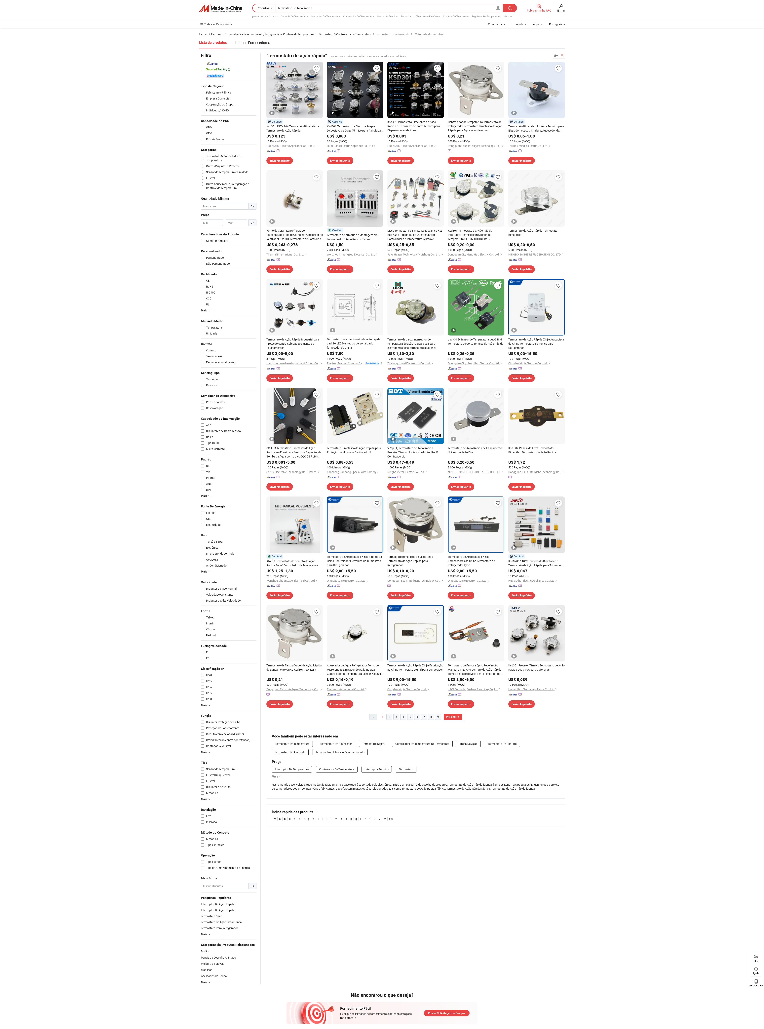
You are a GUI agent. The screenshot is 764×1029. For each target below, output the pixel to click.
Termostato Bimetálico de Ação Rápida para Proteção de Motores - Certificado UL (354, 450)
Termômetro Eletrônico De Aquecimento (340, 752)
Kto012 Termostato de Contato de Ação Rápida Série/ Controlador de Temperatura (292, 563)
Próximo (451, 717)
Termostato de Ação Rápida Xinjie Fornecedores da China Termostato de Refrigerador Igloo (471, 561)
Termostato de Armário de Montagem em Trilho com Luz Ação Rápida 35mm (352, 237)
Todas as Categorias (217, 24)
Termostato (407, 16)
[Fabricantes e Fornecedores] (220, 8)
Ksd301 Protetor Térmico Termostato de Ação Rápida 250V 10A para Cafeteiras (536, 667)
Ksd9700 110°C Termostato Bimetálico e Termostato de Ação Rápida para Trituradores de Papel (536, 563)
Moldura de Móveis (212, 964)
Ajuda (519, 24)
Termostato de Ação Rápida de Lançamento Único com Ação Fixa (475, 450)
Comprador (495, 24)
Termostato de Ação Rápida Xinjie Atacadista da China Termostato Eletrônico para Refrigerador (536, 343)
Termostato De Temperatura (292, 744)
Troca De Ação (468, 744)
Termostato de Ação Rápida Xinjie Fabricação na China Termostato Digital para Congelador (415, 667)
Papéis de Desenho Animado (218, 957)
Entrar (561, 10)
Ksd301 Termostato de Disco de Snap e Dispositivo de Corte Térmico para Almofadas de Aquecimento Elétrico (354, 128)
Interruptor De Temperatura (325, 16)
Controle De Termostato (456, 16)
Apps (536, 24)
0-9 (274, 819)
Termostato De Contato (502, 744)
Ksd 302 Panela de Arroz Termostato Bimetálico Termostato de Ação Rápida (532, 450)
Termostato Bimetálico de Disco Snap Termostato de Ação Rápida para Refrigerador (410, 561)
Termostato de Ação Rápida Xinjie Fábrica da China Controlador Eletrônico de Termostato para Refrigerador (354, 561)
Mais (275, 776)
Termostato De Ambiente (290, 752)
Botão (205, 951)
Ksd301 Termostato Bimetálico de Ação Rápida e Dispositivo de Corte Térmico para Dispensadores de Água (413, 126)
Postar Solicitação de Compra (447, 1013)
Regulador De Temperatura (486, 16)
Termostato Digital (373, 744)
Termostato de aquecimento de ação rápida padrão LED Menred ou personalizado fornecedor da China (353, 343)
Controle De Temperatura (294, 16)
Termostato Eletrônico (428, 16)
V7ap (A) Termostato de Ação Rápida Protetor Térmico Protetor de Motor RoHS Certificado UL (412, 452)
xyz (391, 819)
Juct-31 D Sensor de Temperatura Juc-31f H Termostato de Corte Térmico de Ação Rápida (475, 341)
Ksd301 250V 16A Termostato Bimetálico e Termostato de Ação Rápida (292, 128)
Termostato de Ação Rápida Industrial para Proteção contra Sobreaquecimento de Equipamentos (292, 343)
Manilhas (206, 970)
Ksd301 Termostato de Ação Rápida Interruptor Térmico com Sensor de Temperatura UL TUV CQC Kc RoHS (470, 235)
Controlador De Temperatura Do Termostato (422, 744)
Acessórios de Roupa (214, 976)
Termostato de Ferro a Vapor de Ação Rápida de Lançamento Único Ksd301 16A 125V (294, 667)
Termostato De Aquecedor (336, 744)
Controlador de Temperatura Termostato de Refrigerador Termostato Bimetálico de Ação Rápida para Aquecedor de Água (475, 126)
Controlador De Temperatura (358, 16)
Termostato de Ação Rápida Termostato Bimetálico (532, 233)
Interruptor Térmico (387, 16)
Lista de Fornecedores (252, 42)
